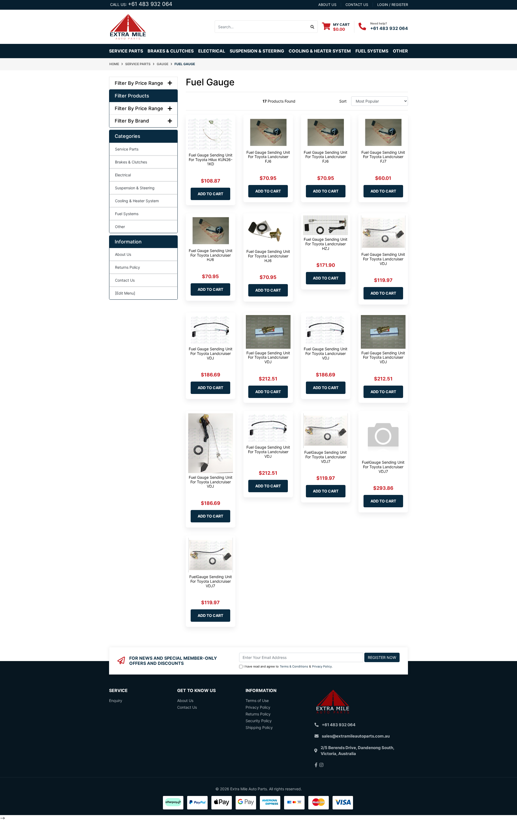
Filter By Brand (132, 121)
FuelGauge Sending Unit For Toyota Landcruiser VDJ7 (325, 457)
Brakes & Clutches (131, 162)
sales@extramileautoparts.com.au (356, 736)
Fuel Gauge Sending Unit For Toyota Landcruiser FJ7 (383, 157)
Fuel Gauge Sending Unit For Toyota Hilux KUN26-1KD (210, 159)
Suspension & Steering (135, 188)
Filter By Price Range (139, 83)
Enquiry (115, 700)
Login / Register (392, 4)
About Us (123, 254)
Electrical (123, 175)
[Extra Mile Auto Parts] (128, 26)
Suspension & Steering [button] (257, 51)
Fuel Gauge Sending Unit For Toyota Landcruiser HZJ (325, 244)
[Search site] (312, 26)
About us (327, 4)
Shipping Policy (259, 727)
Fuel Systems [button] (371, 51)
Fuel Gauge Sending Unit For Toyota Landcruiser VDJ (383, 259)
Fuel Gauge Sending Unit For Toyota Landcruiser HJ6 (210, 255)
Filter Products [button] (132, 96)
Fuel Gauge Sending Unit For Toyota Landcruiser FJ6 (268, 157)
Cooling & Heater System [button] (320, 51)
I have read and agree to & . (288, 666)
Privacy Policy (322, 666)
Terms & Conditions (294, 666)
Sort (343, 101)
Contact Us (125, 280)
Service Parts (126, 149)
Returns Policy (127, 267)
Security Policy (259, 720)
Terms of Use (257, 700)
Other (400, 51)
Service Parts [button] (126, 51)
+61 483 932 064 (150, 4)
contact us (356, 4)
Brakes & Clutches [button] (171, 51)
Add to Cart (210, 193)
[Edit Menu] (125, 293)
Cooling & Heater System (137, 200)
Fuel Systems (126, 213)
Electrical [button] (211, 51)
